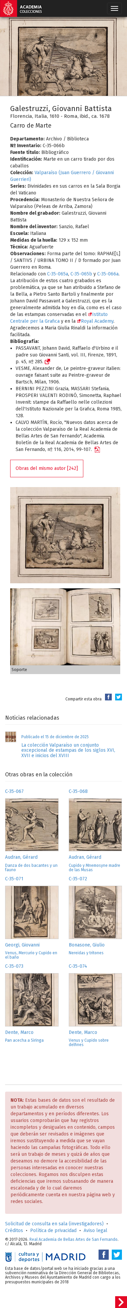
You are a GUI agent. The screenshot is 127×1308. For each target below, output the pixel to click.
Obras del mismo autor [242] (47, 468)
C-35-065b (81, 274)
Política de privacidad (53, 1230)
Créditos (14, 1230)
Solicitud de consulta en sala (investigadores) (54, 1224)
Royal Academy (97, 321)
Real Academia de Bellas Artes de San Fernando (73, 1239)
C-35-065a (57, 274)
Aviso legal (95, 1230)
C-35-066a (108, 274)
